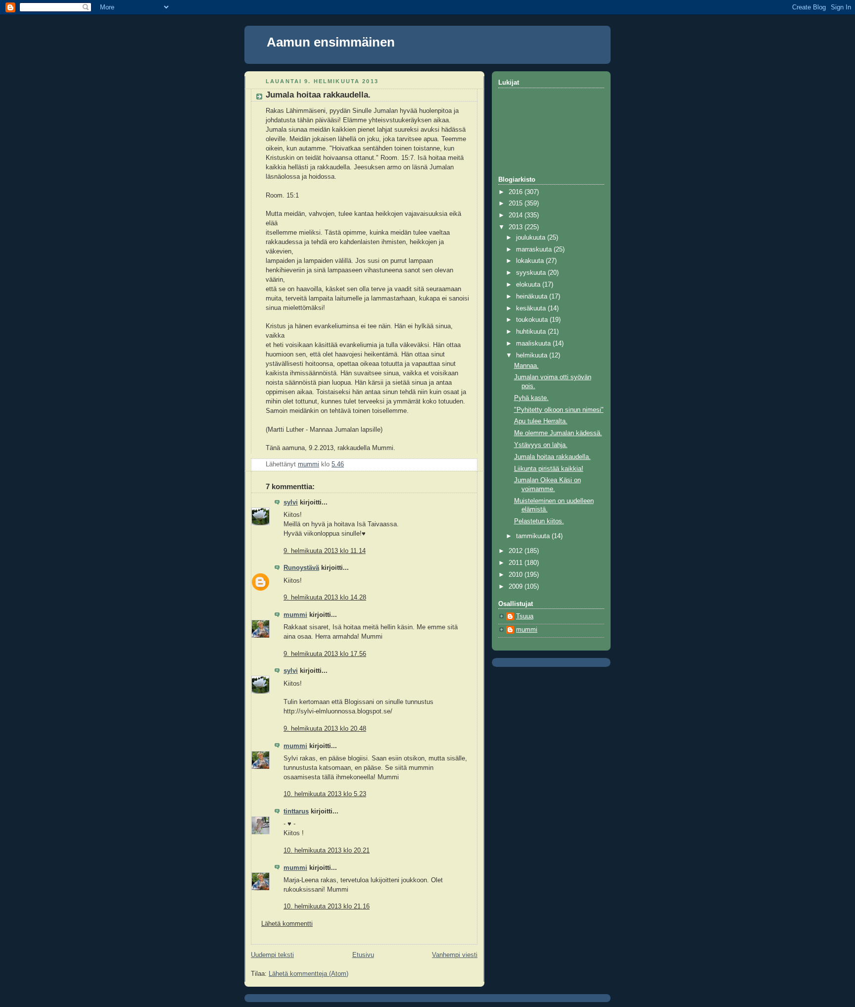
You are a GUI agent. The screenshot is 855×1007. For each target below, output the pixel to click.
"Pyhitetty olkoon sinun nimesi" (559, 409)
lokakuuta (531, 260)
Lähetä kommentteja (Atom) (308, 973)
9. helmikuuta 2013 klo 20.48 (325, 728)
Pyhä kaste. (531, 398)
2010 (516, 574)
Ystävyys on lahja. (541, 445)
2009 (516, 586)
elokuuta (529, 284)
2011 (516, 562)
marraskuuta (535, 249)
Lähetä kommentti (287, 923)
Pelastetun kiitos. (539, 521)
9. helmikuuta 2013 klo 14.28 (325, 597)
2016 (516, 192)
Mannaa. (526, 365)
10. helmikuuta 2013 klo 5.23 (325, 794)
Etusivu (363, 955)
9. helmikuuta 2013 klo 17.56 (325, 654)
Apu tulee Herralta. (541, 421)
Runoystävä (301, 567)
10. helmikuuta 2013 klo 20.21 (327, 850)
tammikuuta (534, 536)
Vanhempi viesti (454, 955)
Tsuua (524, 616)
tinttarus (296, 811)
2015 (516, 203)
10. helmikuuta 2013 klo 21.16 (327, 906)
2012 (516, 551)
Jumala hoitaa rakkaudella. (552, 456)
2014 (516, 215)
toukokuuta (533, 319)
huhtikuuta (532, 331)
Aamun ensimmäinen (331, 42)
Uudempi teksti (272, 955)
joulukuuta (531, 237)
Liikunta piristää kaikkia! (548, 468)
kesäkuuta (532, 308)
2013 (516, 227)
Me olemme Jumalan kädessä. (558, 433)
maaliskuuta (534, 343)
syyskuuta (532, 272)
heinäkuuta (532, 296)
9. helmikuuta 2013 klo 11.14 (325, 551)
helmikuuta (532, 355)
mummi (295, 614)
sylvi (291, 502)
